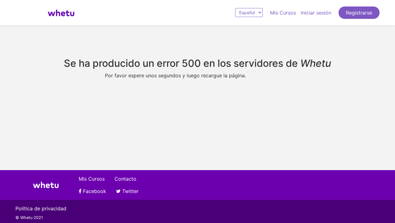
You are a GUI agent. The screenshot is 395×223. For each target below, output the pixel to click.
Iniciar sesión (316, 13)
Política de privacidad (40, 208)
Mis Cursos (283, 13)
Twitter (130, 191)
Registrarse (359, 13)
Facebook (93, 191)
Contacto (125, 179)
